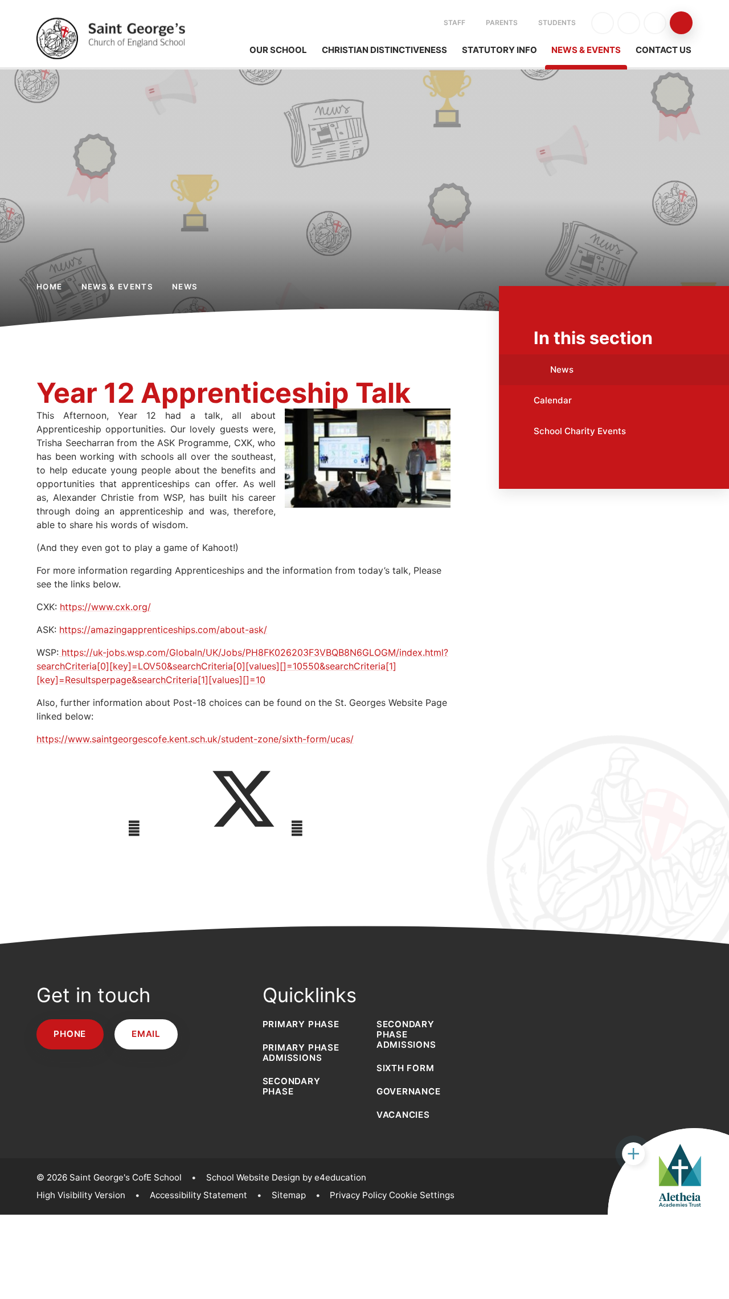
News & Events (117, 286)
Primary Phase (301, 1024)
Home (49, 286)
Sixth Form (405, 1068)
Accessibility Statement (198, 1195)
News (185, 286)
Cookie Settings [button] (421, 1195)
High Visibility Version (80, 1195)
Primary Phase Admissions (301, 1052)
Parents (502, 22)
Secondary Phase (292, 1086)
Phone (70, 1033)
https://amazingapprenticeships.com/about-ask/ (163, 629)
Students (557, 22)
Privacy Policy (358, 1195)
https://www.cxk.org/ (105, 606)
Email (146, 1033)
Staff (454, 22)
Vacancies (403, 1114)
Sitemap (289, 1195)
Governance (408, 1091)
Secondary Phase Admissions (406, 1034)
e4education (340, 1177)
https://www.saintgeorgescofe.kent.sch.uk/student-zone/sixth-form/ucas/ (195, 739)
